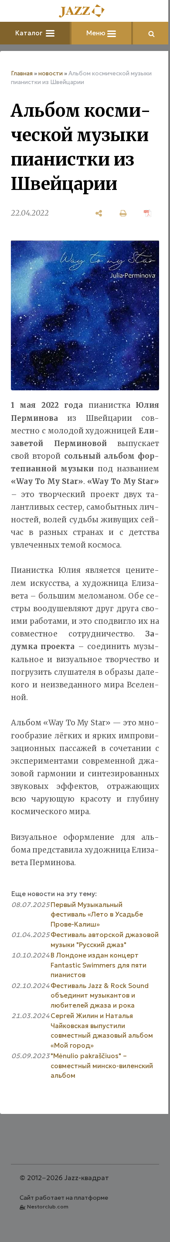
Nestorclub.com (47, 1206)
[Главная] (85, 11)
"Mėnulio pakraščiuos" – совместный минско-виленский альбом (102, 1066)
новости (50, 73)
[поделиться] (99, 213)
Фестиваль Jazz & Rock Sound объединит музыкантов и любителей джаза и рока (100, 995)
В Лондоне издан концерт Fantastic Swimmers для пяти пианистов (98, 965)
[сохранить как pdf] (147, 213)
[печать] (123, 213)
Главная (22, 73)
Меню (96, 33)
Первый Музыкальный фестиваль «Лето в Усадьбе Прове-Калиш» (97, 914)
